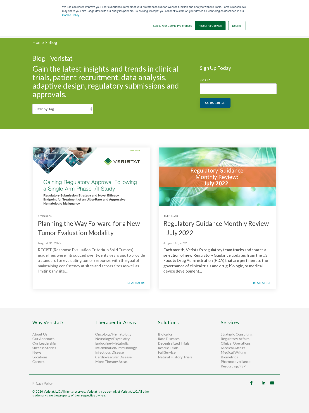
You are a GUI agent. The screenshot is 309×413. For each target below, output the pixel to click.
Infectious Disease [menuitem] (109, 352)
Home (38, 42)
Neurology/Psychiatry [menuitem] (112, 339)
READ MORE (136, 283)
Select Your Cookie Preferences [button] (172, 25)
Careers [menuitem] (38, 362)
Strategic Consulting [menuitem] (237, 334)
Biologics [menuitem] (165, 334)
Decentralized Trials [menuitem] (173, 343)
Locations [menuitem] (40, 357)
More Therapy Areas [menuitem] (111, 362)
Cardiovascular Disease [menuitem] (113, 357)
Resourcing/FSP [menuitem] (233, 366)
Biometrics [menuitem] (229, 357)
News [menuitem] (36, 352)
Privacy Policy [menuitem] (42, 383)
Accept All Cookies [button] (210, 25)
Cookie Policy (70, 15)
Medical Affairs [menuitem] (233, 348)
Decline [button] (237, 25)
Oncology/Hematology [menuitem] (113, 334)
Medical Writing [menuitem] (233, 352)
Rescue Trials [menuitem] (168, 348)
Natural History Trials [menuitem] (175, 357)
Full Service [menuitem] (167, 352)
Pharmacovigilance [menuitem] (235, 362)
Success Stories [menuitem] (44, 348)
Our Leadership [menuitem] (44, 343)
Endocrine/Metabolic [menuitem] (112, 343)
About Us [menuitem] (39, 334)
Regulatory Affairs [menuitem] (235, 339)
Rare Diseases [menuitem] (169, 339)
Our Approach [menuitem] (43, 339)
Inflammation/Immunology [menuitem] (116, 348)
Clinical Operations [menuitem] (236, 343)
